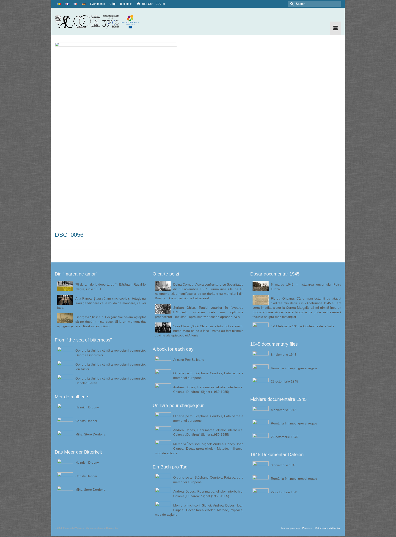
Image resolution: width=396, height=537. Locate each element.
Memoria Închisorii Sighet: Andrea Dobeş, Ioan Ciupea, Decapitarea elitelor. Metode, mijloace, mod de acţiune (199, 448)
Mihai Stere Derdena (90, 434)
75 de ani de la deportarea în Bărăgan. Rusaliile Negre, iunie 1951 (110, 287)
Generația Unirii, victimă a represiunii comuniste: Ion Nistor (110, 367)
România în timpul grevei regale (294, 368)
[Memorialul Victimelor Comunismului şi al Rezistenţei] (100, 21)
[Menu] (335, 28)
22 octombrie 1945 (284, 381)
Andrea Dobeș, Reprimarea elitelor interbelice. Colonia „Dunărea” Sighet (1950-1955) (208, 389)
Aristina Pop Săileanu (188, 359)
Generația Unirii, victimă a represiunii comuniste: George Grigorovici (110, 353)
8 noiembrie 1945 (283, 354)
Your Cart (153, 4)
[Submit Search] (291, 4)
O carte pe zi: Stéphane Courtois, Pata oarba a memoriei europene (208, 375)
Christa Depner (86, 421)
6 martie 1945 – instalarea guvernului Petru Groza (306, 287)
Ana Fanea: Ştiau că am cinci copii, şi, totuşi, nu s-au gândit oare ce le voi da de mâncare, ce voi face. (101, 303)
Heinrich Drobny (87, 407)
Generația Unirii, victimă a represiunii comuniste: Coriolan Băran (110, 381)
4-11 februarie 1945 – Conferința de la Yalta (302, 326)
